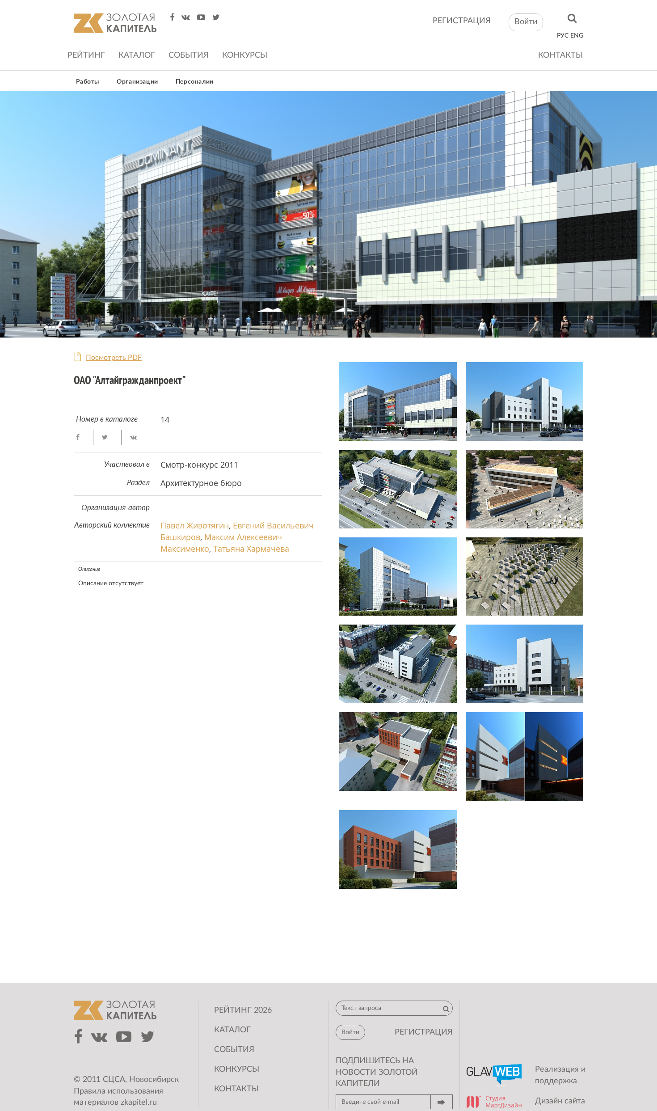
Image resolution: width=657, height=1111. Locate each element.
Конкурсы (244, 55)
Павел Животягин (194, 525)
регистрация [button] (424, 1032)
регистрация (462, 21)
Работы (88, 82)
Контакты (560, 55)
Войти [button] (525, 22)
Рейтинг (86, 55)
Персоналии (195, 82)
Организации (137, 82)
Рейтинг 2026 (243, 1010)
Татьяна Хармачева (251, 548)
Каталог (136, 55)
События (188, 55)
